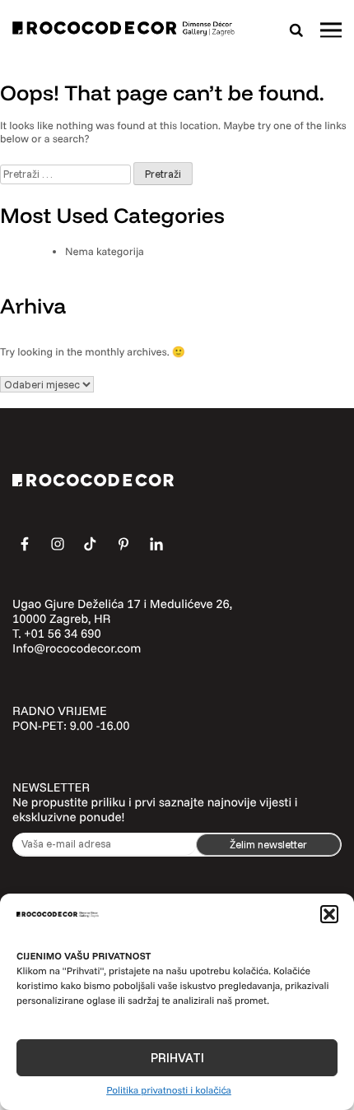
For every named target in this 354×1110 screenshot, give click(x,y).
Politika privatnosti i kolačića (168, 1090)
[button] (329, 914)
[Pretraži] (296, 29)
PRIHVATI (177, 1058)
